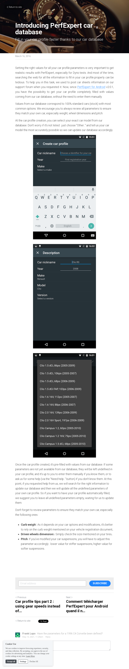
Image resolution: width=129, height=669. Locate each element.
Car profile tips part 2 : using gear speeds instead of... (37, 606)
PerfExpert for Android (91, 87)
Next (68, 597)
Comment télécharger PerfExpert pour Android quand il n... (87, 606)
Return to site (15, 7)
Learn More (30, 656)
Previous (21, 597)
